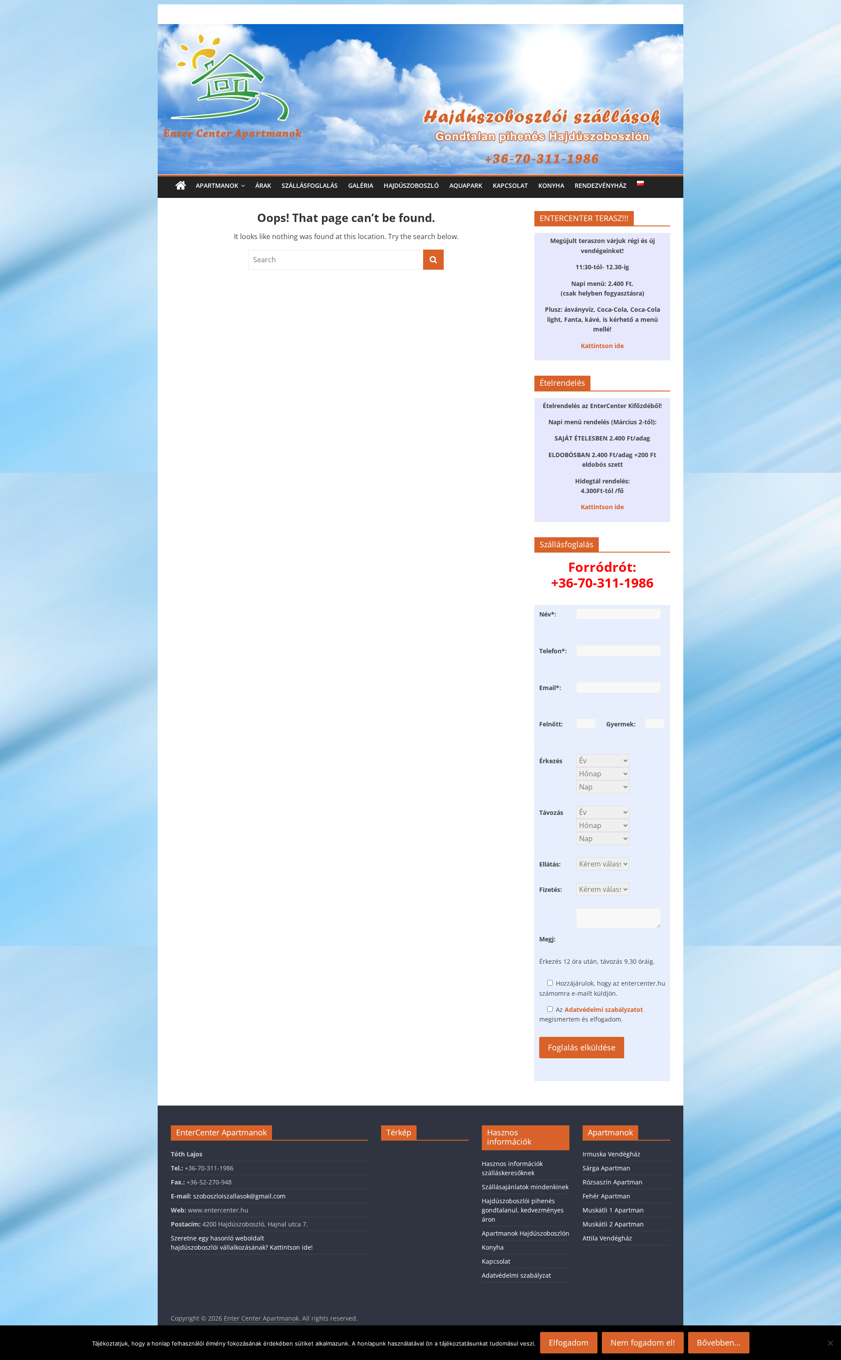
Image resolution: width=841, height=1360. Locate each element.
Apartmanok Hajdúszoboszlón (525, 1233)
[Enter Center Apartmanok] (420, 29)
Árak (263, 185)
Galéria (360, 185)
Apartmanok (217, 185)
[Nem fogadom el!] (830, 1343)
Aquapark (465, 185)
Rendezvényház (600, 185)
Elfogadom (569, 1342)
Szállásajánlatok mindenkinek (525, 1187)
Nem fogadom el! (643, 1342)
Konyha (551, 185)
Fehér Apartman (606, 1196)
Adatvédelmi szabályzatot (604, 1009)
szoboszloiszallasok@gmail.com (239, 1196)
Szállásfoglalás (310, 185)
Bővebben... (719, 1342)
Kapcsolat (510, 185)
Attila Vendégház (607, 1238)
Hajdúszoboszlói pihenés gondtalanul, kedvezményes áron (523, 1210)
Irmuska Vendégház (611, 1154)
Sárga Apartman (606, 1168)
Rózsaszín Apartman (613, 1182)
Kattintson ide (602, 346)
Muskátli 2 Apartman (613, 1224)
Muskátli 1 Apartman (613, 1210)
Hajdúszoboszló (411, 185)
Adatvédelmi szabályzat (516, 1275)
